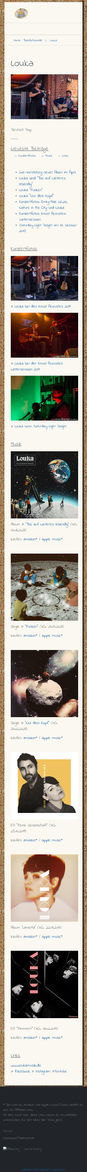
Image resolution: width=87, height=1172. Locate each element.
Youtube (60, 1071)
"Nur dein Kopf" (37, 723)
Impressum (58, 1169)
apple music (51, 539)
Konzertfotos (27, 155)
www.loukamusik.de (26, 1065)
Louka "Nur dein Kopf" (36, 196)
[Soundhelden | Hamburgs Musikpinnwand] (45, 13)
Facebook (22, 1071)
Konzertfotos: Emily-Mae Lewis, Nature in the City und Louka (43, 205)
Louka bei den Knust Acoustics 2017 (43, 306)
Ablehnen (29, 1163)
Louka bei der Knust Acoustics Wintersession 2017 (37, 366)
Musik (48, 155)
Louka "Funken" (31, 190)
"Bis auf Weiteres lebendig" (47, 524)
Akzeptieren (10, 1163)
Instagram (42, 1071)
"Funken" (31, 627)
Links (65, 155)
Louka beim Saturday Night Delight (41, 426)
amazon (29, 539)
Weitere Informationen (36, 1169)
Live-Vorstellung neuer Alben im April (47, 172)
